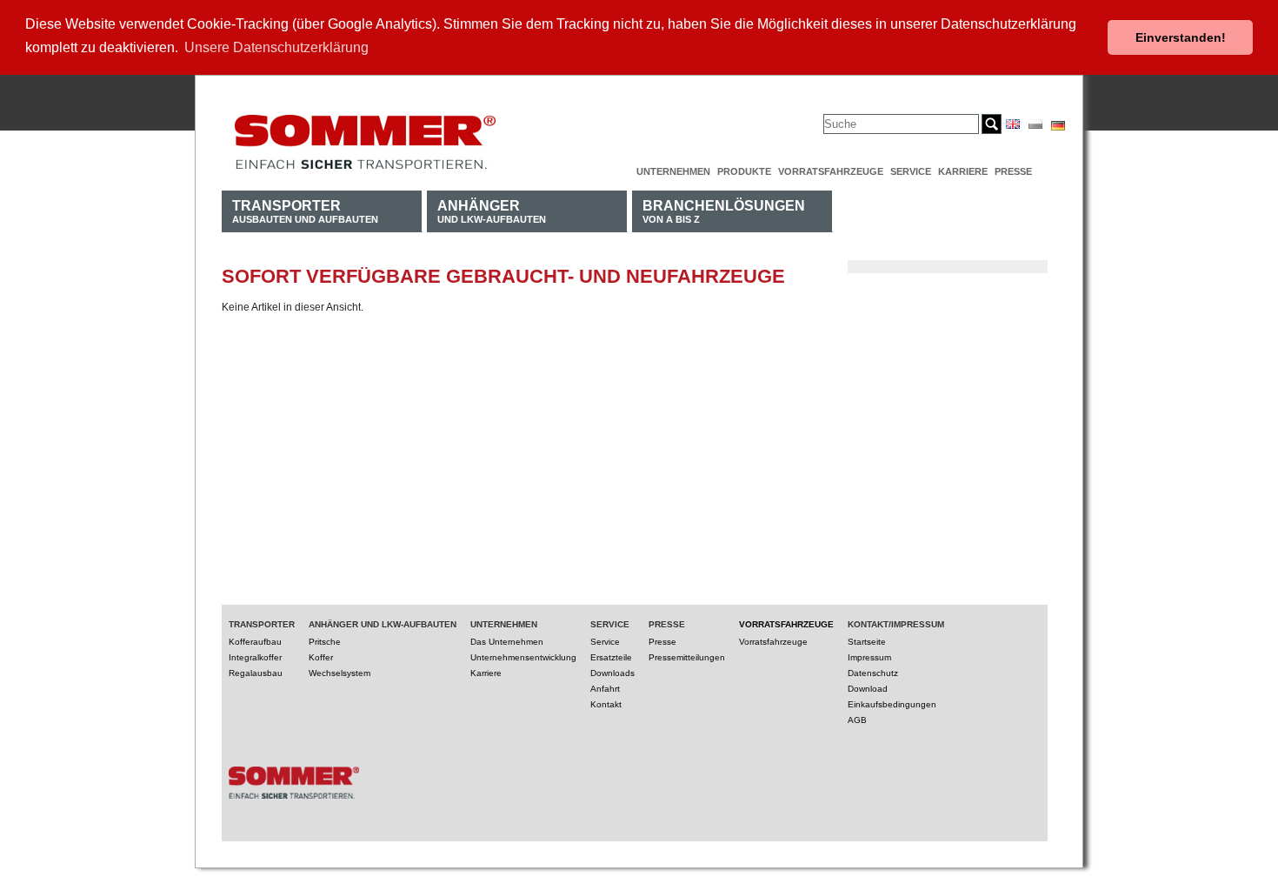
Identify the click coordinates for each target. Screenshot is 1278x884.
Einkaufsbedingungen (892, 704)
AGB (857, 720)
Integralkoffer (255, 657)
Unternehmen (673, 171)
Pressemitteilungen (687, 657)
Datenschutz (873, 673)
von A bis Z (723, 211)
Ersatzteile (611, 657)
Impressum (869, 657)
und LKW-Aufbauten (491, 211)
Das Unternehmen (506, 641)
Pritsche (325, 641)
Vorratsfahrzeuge (830, 171)
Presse (1013, 171)
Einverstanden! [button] (1180, 37)
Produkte (744, 171)
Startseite (867, 641)
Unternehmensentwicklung (523, 657)
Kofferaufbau (255, 641)
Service (910, 171)
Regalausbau (256, 673)
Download (868, 688)
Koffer (321, 657)
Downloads (612, 673)
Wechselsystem (339, 673)
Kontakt (606, 704)
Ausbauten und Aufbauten (305, 211)
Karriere (963, 171)
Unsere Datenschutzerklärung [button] (276, 47)
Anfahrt (605, 688)
